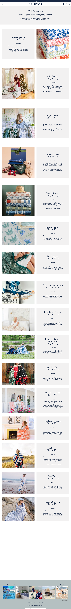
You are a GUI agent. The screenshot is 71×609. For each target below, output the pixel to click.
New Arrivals (7, 4)
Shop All (2, 4)
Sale (27, 4)
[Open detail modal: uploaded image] (9, 592)
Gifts (15, 4)
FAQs (61, 4)
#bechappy (11, 584)
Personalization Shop (21, 4)
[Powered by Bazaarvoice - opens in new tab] (64, 600)
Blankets (12, 4)
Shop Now (40, 1)
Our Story (57, 4)
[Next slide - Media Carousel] (70, 593)
